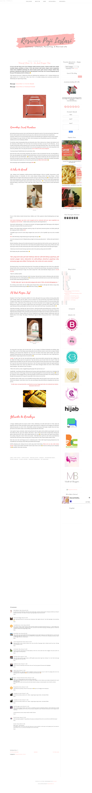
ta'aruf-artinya (23, 459)
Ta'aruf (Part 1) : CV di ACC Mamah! (71, 298)
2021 (64, 274)
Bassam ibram (34, 408)
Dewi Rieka (15, 656)
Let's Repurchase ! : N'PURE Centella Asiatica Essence (72, 209)
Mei (65, 284)
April (65, 285)
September (66, 278)
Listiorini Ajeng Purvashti (18, 641)
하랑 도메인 (27, 726)
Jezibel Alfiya (16, 633)
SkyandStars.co (50, 783)
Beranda (36, 752)
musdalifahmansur (17, 625)
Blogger (54, 781)
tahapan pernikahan (34, 459)
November (66, 277)
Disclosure (29, 1)
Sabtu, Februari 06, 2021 (23, 610)
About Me (37, 1)
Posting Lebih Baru (14, 752)
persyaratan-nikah (50, 457)
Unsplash (40, 118)
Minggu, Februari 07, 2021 (23, 617)
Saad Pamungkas (17, 706)
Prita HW (15, 717)
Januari (65, 289)
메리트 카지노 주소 (19, 727)
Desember (66, 276)
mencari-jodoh (34, 457)
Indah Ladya (16, 617)
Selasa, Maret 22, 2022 (21, 723)
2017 (64, 304)
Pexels (40, 208)
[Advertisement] (43, 12)
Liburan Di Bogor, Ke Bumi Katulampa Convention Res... (71, 291)
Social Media (52, 1)
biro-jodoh (17, 457)
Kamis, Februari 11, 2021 (22, 656)
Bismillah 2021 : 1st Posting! (69, 299)
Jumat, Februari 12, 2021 (24, 706)
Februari (66, 288)
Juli (65, 281)
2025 (64, 272)
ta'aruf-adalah (14, 459)
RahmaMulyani (16, 610)
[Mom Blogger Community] (71, 345)
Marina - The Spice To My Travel (19, 677)
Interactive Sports (34, 118)
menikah (41, 457)
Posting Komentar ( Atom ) (20, 754)
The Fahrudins (44, 459)
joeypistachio (34, 208)
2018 (64, 302)
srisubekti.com (16, 693)
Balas (15, 614)
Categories (62, 1)
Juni (65, 282)
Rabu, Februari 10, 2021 (27, 641)
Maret (65, 286)
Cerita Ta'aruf (25, 457)
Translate (76, 68)
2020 (64, 301)
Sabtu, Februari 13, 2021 (21, 717)
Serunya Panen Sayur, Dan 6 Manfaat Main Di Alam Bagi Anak (72, 162)
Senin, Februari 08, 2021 (25, 625)
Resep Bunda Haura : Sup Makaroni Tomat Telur (72, 185)
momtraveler (16, 649)
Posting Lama (56, 752)
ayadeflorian (16, 663)
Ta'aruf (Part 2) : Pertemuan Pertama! (25, 86)
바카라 (22, 726)
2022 (64, 273)
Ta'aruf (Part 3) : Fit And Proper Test (71, 295)
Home (44, 1)
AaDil (34, 342)
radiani (15, 670)
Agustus (66, 280)
